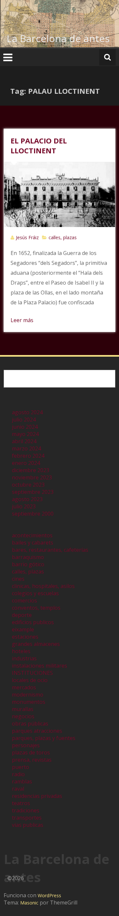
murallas (22, 709)
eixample (23, 629)
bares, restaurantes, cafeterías (50, 549)
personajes (26, 745)
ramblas (22, 781)
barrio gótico (28, 564)
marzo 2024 (26, 448)
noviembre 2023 (32, 477)
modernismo (27, 694)
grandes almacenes (36, 644)
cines (18, 578)
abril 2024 (24, 441)
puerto (20, 767)
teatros (21, 803)
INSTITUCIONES (32, 672)
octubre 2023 (28, 484)
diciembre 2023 (30, 470)
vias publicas (27, 824)
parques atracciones (37, 730)
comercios (24, 600)
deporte (22, 615)
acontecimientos (32, 535)
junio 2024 (25, 426)
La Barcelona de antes (58, 38)
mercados (24, 687)
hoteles (21, 651)
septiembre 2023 (33, 492)
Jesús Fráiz (27, 237)
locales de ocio (30, 680)
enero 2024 (26, 463)
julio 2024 (24, 419)
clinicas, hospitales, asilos (43, 586)
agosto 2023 (27, 499)
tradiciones (25, 810)
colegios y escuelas (35, 593)
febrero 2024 (28, 455)
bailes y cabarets (32, 542)
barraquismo (28, 557)
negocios (23, 716)
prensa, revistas (32, 759)
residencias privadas (37, 796)
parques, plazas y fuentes (43, 738)
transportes (27, 817)
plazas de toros (31, 752)
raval (18, 788)
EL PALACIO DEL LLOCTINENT (39, 145)
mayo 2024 (25, 434)
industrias (24, 658)
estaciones (25, 636)
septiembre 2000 (33, 513)
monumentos (28, 701)
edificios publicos (33, 622)
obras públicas (30, 723)
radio (18, 774)
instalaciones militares (39, 665)
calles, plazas (63, 237)
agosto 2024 (27, 412)
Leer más (22, 320)
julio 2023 (24, 506)
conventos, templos (36, 607)
